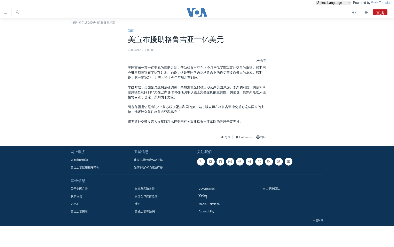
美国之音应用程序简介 (85, 167)
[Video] (366, 12)
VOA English (207, 188)
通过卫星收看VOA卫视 (148, 159)
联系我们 (76, 196)
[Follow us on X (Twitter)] (201, 162)
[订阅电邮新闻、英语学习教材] (288, 162)
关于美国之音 (79, 188)
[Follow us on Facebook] (220, 162)
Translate (385, 3)
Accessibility (206, 211)
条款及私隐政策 (145, 188)
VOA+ (74, 203)
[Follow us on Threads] (240, 162)
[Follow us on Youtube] (210, 162)
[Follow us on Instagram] (230, 162)
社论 (137, 203)
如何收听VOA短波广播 (148, 167)
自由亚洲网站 (271, 188)
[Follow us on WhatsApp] (259, 162)
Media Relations (209, 203)
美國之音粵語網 (145, 211)
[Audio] (354, 12)
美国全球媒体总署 (146, 196)
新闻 (131, 30)
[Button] (261, 60)
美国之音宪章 (79, 211)
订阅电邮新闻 (79, 159)
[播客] (279, 162)
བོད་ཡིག (203, 196)
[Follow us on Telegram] (249, 162)
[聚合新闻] (269, 162)
